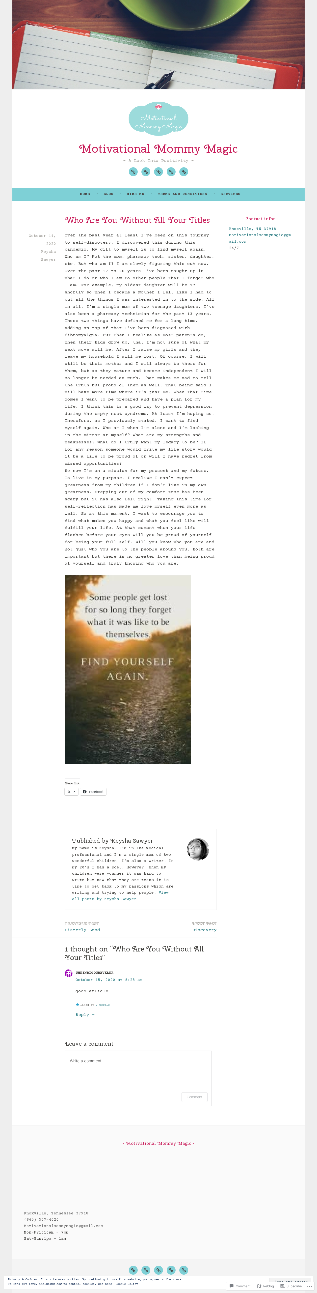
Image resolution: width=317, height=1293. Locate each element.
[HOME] (133, 1270)
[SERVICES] (183, 1270)
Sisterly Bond (82, 927)
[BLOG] (145, 1270)
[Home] (133, 171)
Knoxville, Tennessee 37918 (56, 1213)
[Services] (183, 171)
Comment (194, 1097)
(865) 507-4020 (41, 1219)
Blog (108, 194)
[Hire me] (158, 171)
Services (230, 194)
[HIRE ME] (158, 1270)
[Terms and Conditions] (171, 171)
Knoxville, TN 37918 (252, 229)
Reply (82, 1014)
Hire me (135, 194)
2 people (103, 1005)
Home (85, 194)
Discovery (204, 927)
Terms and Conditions (182, 194)
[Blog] (145, 171)
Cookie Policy (126, 1284)
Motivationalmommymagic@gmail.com (63, 1226)
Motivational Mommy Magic (158, 148)
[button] (128, 669)
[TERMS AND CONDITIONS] (171, 1270)
